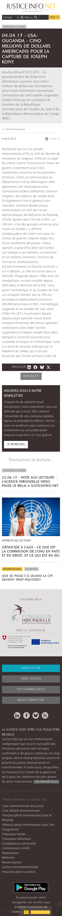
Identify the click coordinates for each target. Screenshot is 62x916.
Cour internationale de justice (23, 806)
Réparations (10, 853)
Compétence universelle (19, 843)
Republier (31, 376)
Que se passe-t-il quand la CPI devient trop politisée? (27, 577)
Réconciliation (12, 862)
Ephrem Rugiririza (15, 129)
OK (26, 912)
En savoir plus (40, 912)
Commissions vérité (16, 848)
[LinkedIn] (17, 715)
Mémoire (8, 857)
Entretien (31, 569)
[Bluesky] (35, 715)
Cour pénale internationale (21, 810)
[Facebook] (26, 715)
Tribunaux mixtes (14, 834)
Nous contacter (31, 700)
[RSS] (45, 715)
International (12, 569)
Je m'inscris (16, 444)
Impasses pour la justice (18, 872)
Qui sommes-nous (31, 689)
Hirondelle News (14, 27)
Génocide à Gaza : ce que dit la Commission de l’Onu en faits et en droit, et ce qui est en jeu (31, 551)
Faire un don (31, 678)
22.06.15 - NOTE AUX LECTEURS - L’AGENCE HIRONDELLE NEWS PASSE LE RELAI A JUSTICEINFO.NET (30, 481)
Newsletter (31, 668)
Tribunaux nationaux (16, 839)
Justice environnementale (20, 867)
